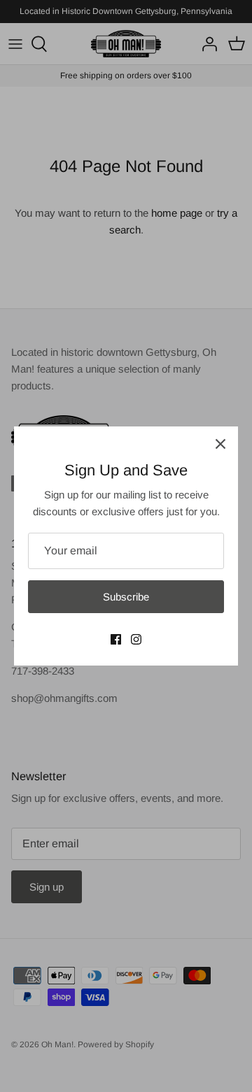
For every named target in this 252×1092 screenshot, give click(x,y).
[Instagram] (136, 639)
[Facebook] (116, 639)
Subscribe (126, 597)
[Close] (220, 444)
